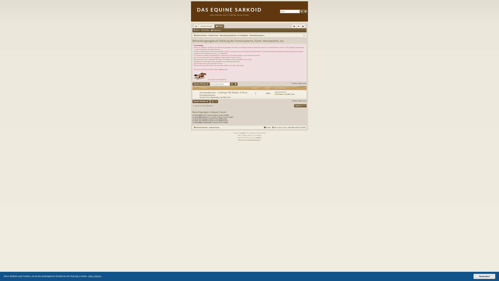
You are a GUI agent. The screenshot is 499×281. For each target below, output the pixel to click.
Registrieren (217, 30)
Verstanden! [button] (484, 276)
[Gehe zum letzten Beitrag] (286, 92)
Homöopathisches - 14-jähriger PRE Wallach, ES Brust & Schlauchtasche (223, 93)
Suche (197, 30)
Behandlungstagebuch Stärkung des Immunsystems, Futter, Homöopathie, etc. (238, 41)
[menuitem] (294, 26)
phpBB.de (258, 137)
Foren (220, 26)
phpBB (243, 133)
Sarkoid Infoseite (206, 26)
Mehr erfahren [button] (94, 276)
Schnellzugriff (196, 26)
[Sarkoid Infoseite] (249, 11)
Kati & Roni (205, 97)
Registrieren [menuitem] (303, 26)
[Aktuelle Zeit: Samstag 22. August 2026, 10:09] (304, 35)
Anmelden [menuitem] (299, 26)
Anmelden (206, 30)
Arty (245, 135)
